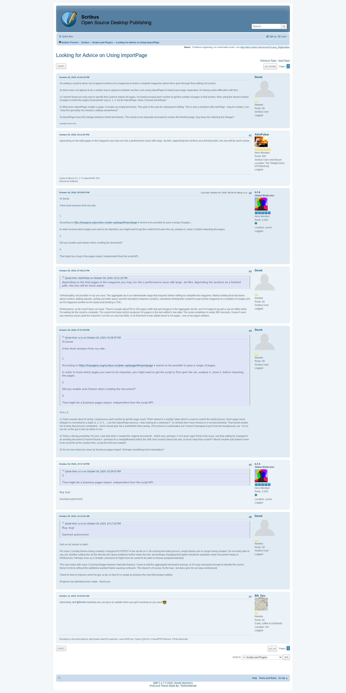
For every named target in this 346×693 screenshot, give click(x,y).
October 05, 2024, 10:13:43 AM (74, 516)
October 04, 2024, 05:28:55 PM (74, 192)
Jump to (236, 657)
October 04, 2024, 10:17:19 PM (74, 464)
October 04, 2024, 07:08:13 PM (74, 271)
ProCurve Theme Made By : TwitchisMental (173, 685)
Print (61, 66)
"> (59, 678)
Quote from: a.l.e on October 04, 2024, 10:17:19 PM (93, 523)
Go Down (270, 66)
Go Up (272, 648)
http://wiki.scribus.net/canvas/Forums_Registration (265, 47)
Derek (259, 77)
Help (254, 678)
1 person (63, 123)
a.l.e (257, 192)
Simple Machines (183, 683)
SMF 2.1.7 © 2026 (163, 683)
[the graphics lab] (256, 223)
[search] (284, 26)
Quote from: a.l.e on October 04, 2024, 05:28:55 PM (93, 337)
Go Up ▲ (283, 678)
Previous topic (269, 60)
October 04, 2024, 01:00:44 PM (74, 77)
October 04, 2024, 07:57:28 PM (74, 330)
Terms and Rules (268, 678)
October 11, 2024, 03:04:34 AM (74, 596)
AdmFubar (262, 134)
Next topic (284, 60)
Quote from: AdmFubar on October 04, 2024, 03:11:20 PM (96, 278)
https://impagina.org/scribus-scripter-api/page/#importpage (105, 222)
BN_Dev (260, 595)
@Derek (81, 602)
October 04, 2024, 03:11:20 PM (74, 135)
